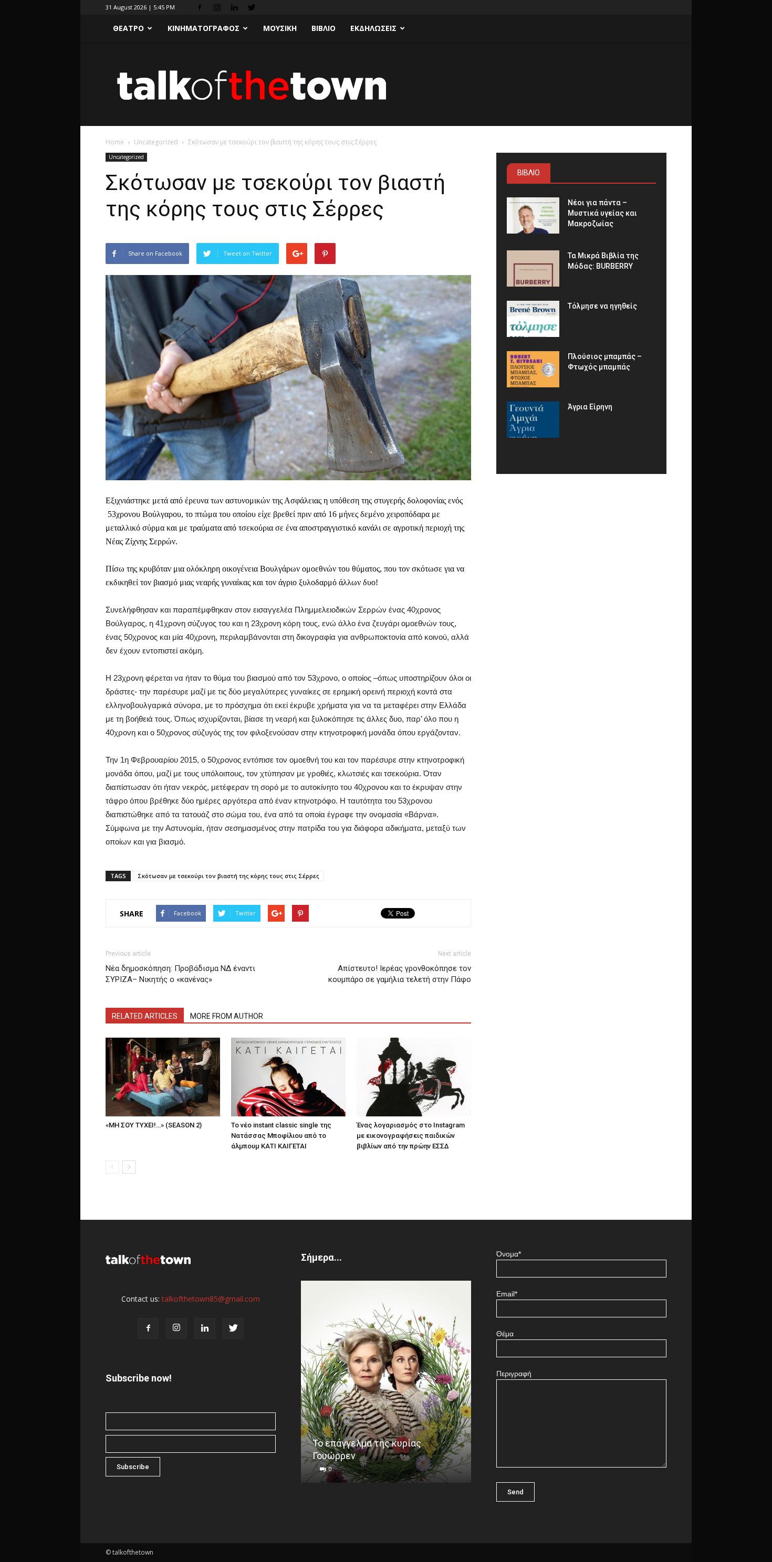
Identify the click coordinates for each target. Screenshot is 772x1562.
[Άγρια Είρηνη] (533, 420)
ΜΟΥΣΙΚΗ (280, 28)
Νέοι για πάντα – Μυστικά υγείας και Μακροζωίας (602, 213)
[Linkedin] (234, 7)
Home (115, 142)
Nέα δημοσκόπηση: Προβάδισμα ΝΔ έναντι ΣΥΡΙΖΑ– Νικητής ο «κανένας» (180, 974)
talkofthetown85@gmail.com (211, 1299)
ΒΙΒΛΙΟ (323, 28)
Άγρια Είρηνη (590, 407)
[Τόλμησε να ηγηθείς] (533, 319)
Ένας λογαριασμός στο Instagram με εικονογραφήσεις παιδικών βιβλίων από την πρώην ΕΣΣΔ (411, 1135)
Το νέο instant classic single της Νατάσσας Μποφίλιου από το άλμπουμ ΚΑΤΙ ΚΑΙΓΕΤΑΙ (281, 1135)
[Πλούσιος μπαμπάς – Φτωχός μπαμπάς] (533, 369)
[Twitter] (251, 7)
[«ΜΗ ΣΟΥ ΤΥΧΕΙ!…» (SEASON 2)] (163, 1077)
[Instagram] (217, 7)
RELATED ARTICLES (145, 1016)
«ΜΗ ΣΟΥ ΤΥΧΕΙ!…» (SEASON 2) (154, 1125)
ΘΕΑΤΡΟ (128, 28)
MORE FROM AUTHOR (226, 1016)
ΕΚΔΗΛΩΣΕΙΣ (373, 28)
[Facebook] (199, 7)
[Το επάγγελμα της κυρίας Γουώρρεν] (386, 1386)
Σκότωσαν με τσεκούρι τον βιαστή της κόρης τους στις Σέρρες (228, 876)
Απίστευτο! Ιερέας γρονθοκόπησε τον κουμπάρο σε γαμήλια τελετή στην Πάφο (399, 974)
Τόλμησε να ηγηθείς (602, 306)
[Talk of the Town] (386, 85)
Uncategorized (156, 142)
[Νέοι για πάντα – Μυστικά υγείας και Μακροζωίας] (533, 215)
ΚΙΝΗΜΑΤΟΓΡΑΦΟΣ (203, 28)
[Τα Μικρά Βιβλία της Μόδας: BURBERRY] (533, 268)
